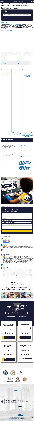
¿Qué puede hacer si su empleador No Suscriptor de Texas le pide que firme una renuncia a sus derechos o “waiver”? (25, 154)
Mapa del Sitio (22, 417)
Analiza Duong (5, 267)
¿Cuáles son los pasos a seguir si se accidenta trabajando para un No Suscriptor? (24, 144)
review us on (6, 242)
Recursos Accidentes (28, 387)
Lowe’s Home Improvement (23, 62)
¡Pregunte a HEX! (17, 390)
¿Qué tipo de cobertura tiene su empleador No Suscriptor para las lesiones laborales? (25, 149)
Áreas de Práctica (18, 387)
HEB (18, 63)
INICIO (4, 387)
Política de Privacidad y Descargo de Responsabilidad (20, 389)
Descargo (19, 417)
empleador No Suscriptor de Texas (14, 24)
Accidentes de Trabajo (22, 316)
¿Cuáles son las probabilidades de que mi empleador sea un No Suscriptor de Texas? (17, 133)
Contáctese (6, 389)
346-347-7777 (20, 409)
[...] (10, 155)
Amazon (5, 63)
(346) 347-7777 (3, 1)
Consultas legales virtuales (18, 1)
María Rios (5, 249)
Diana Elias (5, 244)
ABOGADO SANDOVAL (9, 387)
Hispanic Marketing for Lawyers (13, 418)
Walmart (5, 62)
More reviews (17, 277)
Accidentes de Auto (11, 316)
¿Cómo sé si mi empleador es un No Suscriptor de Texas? (8, 143)
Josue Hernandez (6, 254)
